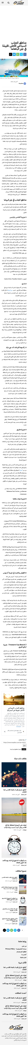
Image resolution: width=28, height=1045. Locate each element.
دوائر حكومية (14, 923)
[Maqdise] (25, 83)
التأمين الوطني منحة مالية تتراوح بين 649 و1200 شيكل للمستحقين (9, 920)
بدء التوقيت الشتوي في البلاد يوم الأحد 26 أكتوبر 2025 (14, 861)
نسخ (24, 745)
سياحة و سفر (23, 39)
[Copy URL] (10, 54)
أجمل (21, 470)
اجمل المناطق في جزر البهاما (15, 749)
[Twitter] (21, 54)
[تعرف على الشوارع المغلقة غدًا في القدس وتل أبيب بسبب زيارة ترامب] (14, 810)
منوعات (24, 830)
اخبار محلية (23, 794)
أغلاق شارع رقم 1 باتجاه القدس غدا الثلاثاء (14, 791)
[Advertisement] (14, 20)
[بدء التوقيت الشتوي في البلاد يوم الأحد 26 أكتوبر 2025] (14, 845)
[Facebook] (24, 54)
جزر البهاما (10, 290)
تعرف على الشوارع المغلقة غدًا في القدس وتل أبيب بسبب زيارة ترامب (15, 826)
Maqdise (21, 83)
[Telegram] (14, 54)
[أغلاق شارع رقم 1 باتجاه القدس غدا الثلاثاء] (14, 774)
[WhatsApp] (17, 54)
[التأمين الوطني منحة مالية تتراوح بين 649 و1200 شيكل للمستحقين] (22, 921)
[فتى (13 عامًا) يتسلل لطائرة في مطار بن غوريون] (22, 910)
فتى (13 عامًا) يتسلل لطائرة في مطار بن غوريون (10, 909)
